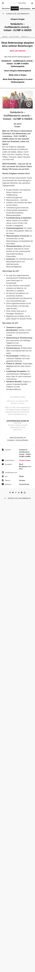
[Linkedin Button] (18, 492)
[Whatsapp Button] (24, 492)
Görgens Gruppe (24, 460)
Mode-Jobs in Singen (17, 75)
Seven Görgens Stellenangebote (17, 70)
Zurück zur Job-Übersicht (17, 14)
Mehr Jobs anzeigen (17, 51)
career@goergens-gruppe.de (17, 420)
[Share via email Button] (10, 492)
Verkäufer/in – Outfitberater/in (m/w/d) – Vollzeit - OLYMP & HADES (26, 36)
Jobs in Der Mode (14, 36)
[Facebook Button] (15, 492)
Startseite (4, 36)
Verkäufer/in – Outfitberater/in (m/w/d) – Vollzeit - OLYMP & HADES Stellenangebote (17, 64)
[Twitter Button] (12, 492)
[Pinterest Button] (21, 492)
